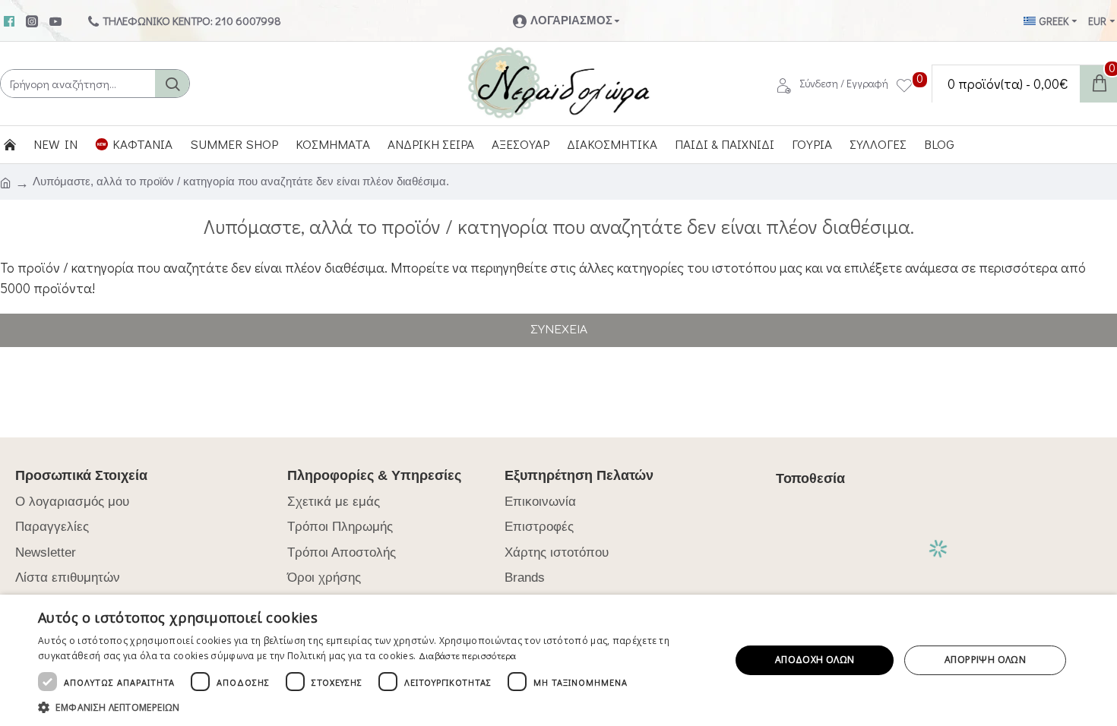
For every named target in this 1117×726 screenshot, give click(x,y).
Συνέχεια (558, 330)
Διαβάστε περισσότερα (468, 655)
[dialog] (558, 660)
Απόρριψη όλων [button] (985, 659)
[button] (374, 707)
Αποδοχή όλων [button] (815, 659)
